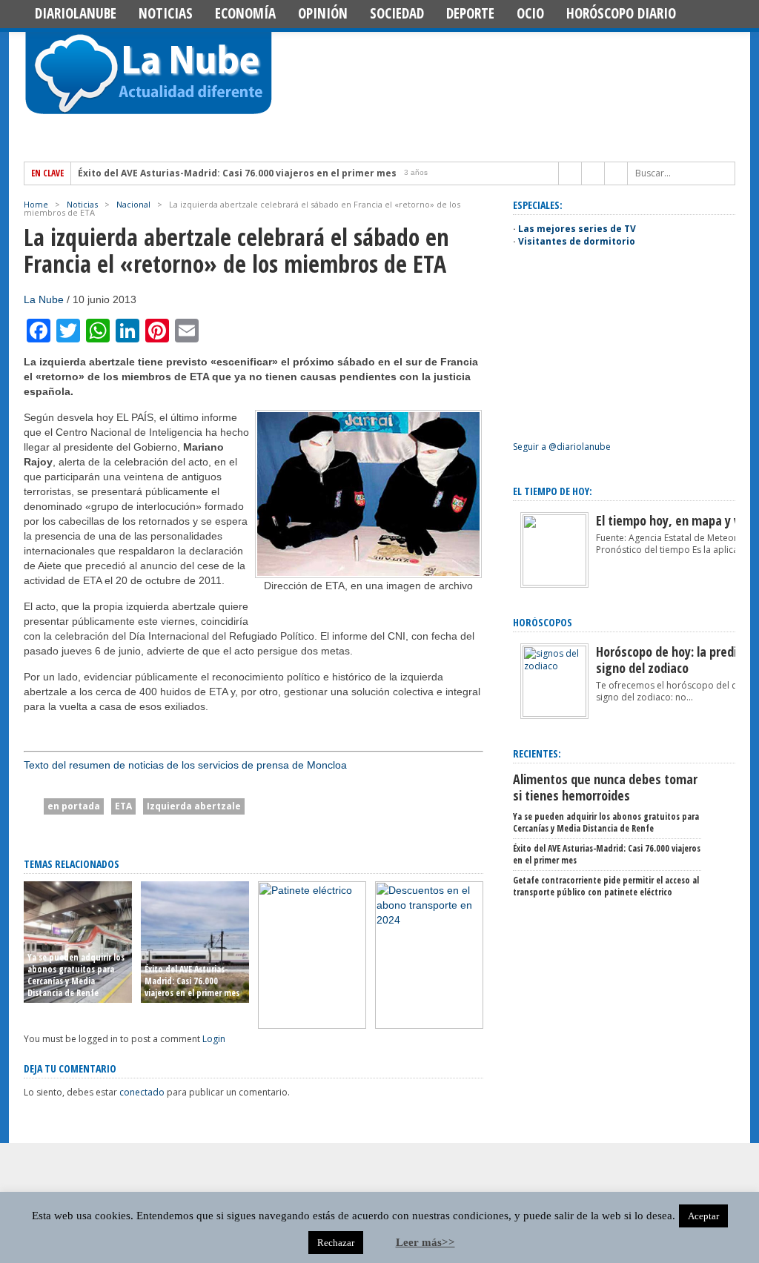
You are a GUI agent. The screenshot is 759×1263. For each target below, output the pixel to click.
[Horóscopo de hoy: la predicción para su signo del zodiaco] (554, 713)
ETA (123, 806)
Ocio (530, 13)
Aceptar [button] (703, 1215)
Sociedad (397, 13)
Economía (245, 13)
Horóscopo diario (621, 13)
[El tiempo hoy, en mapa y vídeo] (554, 582)
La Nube (44, 299)
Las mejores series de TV (577, 228)
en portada (73, 806)
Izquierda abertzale (194, 806)
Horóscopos (542, 622)
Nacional (133, 204)
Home (36, 204)
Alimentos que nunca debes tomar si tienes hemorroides (605, 787)
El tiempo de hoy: (552, 491)
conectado (142, 1092)
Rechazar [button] (335, 1242)
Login (213, 1038)
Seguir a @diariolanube (562, 446)
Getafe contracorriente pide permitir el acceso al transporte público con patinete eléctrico (309, 975)
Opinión (323, 13)
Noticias (166, 13)
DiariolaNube (75, 13)
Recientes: (537, 753)
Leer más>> (425, 1242)
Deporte (470, 13)
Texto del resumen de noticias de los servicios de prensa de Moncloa (185, 765)
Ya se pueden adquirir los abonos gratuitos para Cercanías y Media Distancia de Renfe (76, 975)
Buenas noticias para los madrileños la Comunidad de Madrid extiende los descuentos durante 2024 (428, 975)
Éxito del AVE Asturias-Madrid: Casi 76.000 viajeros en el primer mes (237, 173)
